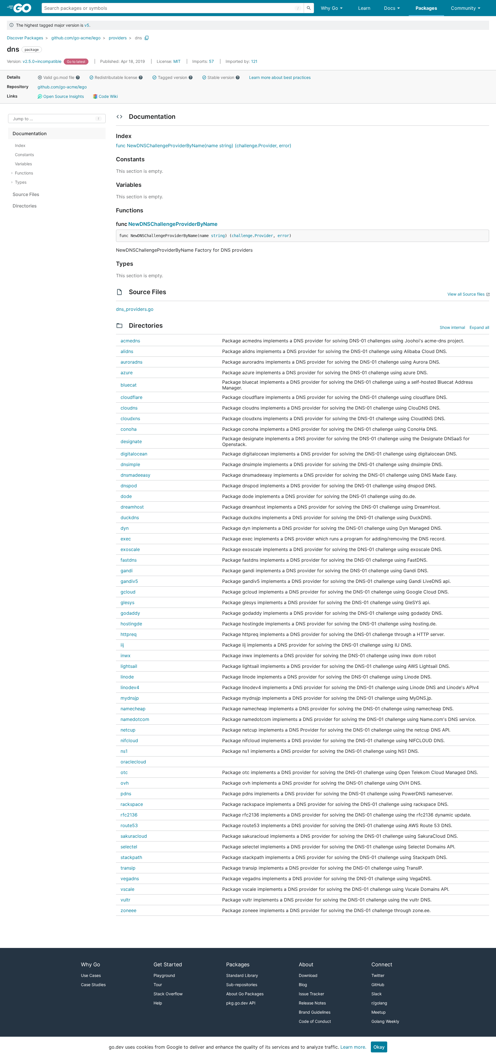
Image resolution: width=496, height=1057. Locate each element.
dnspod (129, 485)
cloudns (129, 408)
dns (138, 37)
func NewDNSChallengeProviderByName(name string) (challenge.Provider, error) (203, 145)
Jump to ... (23, 118)
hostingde (131, 624)
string (218, 235)
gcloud (128, 592)
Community (463, 8)
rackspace (132, 804)
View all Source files (466, 294)
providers (118, 37)
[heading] (24, 8)
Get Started (168, 964)
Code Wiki (108, 96)
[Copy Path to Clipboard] (146, 37)
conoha (129, 429)
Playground (164, 975)
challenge (242, 235)
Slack (376, 993)
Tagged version (172, 77)
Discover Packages (25, 37)
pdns (126, 793)
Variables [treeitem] (23, 163)
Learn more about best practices (280, 77)
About (306, 964)
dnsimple (130, 464)
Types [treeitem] (20, 182)
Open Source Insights (63, 96)
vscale (127, 889)
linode (127, 677)
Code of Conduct (315, 1021)
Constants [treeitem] (24, 154)
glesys (127, 602)
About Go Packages (245, 993)
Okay (379, 1047)
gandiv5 (129, 581)
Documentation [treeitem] (30, 133)
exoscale (130, 549)
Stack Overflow (168, 993)
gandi (127, 570)
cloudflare (131, 397)
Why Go (329, 8)
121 (241, 61)
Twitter (377, 975)
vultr (125, 900)
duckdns (130, 517)
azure (127, 372)
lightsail (129, 666)
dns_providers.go (135, 309)
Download (308, 975)
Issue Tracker (311, 993)
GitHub (377, 984)
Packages (426, 8)
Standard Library (242, 975)
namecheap (133, 708)
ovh (125, 783)
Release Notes (312, 1002)
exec (126, 539)
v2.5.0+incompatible (35, 61)
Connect (381, 964)
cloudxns (130, 418)
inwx (126, 655)
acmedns (130, 341)
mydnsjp (130, 698)
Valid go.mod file (58, 77)
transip (128, 868)
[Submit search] (309, 8)
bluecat (129, 385)
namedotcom (135, 719)
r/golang (379, 1002)
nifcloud (129, 740)
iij (122, 645)
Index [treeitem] (20, 145)
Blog (303, 984)
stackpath (131, 857)
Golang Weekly (385, 1021)
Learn (364, 8)
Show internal (452, 327)
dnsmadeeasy (135, 475)
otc (124, 772)
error (283, 235)
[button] (40, 77)
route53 (129, 825)
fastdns (129, 560)
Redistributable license (116, 77)
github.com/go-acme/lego (75, 37)
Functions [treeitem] (24, 172)
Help (158, 1002)
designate (131, 441)
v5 (86, 25)
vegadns (130, 878)
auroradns (131, 362)
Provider (264, 235)
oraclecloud (133, 762)
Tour (158, 984)
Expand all (479, 327)
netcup (128, 730)
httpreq (129, 634)
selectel (129, 847)
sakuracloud (134, 836)
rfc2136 (129, 815)
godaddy (130, 613)
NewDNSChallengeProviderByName (173, 224)
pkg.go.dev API (240, 1002)
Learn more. (353, 1047)
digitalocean (134, 454)
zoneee (128, 910)
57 (203, 61)
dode (126, 496)
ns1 (124, 751)
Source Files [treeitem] (26, 194)
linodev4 (130, 687)
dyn (125, 528)
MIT (177, 61)
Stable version (220, 77)
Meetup (378, 1012)
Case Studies (93, 984)
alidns (127, 351)
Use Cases (91, 975)
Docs (389, 8)
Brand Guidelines (314, 1012)
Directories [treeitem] (25, 206)
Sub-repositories (241, 984)
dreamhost (132, 507)
